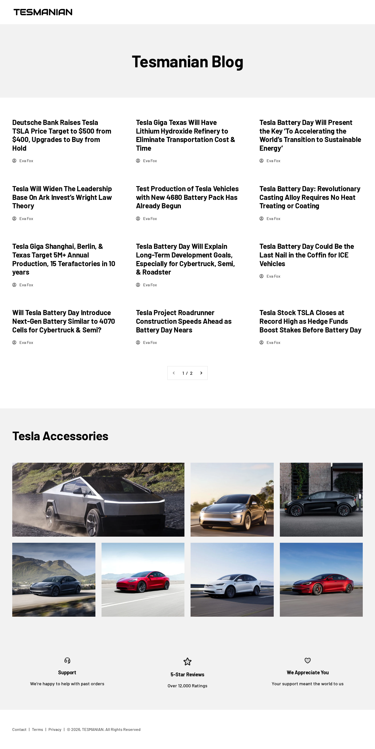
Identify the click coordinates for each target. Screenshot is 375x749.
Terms (37, 729)
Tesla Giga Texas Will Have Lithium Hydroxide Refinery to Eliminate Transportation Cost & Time (185, 135)
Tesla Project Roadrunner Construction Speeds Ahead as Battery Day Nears (184, 321)
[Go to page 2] (201, 373)
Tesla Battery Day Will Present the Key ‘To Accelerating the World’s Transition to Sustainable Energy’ (310, 135)
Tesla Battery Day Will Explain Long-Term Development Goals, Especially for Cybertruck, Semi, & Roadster (185, 259)
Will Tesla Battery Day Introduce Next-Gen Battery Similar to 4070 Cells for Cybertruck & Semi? (63, 321)
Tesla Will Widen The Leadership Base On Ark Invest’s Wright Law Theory (62, 197)
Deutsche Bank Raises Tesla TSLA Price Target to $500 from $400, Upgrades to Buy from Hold (61, 135)
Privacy (54, 729)
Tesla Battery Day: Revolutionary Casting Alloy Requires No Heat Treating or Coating (309, 197)
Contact (19, 729)
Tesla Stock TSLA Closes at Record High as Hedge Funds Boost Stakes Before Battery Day (310, 321)
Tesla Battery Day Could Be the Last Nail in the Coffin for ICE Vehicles (306, 254)
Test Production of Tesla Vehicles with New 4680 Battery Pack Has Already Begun (187, 197)
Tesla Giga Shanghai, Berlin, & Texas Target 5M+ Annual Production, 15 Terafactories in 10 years (63, 259)
